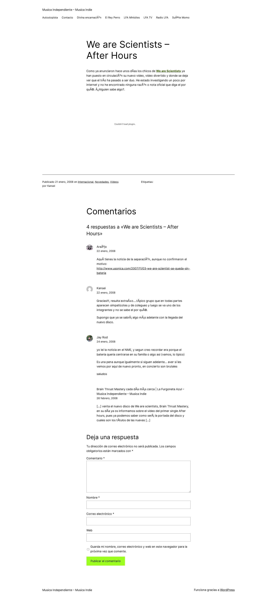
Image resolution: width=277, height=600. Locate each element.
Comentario (95, 458)
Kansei (101, 288)
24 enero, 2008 (106, 341)
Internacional (85, 181)
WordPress (227, 590)
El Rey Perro (112, 17)
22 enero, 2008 (106, 251)
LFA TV (148, 17)
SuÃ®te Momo (180, 17)
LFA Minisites (132, 17)
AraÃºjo (102, 246)
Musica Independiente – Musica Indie (67, 9)
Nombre (93, 497)
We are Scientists (168, 71)
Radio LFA (162, 17)
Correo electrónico (100, 513)
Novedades (102, 181)
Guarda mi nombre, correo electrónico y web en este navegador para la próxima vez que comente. (138, 549)
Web (89, 530)
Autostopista (50, 17)
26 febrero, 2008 (107, 398)
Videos (114, 181)
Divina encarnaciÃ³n (89, 17)
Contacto (67, 17)
